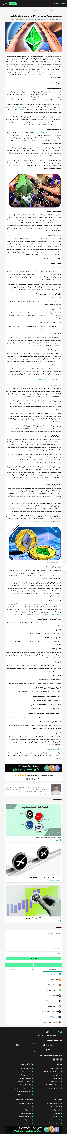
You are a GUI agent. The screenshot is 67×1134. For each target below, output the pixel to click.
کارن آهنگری (13, 19)
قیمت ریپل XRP (27, 1110)
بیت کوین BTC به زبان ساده (24, 1081)
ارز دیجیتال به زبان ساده (25, 1072)
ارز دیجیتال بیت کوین (17, 107)
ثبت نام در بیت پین (55, 1068)
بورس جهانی (33, 969)
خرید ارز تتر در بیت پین (54, 1107)
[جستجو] (3, 3)
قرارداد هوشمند (55, 749)
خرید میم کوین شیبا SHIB (54, 1123)
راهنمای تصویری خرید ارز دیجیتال (23, 1088)
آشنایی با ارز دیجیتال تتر (25, 1078)
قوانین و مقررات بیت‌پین (54, 1088)
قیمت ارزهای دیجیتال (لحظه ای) (52, 1072)
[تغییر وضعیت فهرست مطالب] (33, 83)
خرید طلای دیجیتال (55, 1120)
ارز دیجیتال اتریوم (21, 110)
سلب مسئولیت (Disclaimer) (53, 1085)
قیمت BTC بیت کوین (26, 1107)
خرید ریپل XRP (56, 1113)
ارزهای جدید (14, 969)
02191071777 (39, 1036)
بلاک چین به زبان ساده (25, 1075)
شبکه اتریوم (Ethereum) (47, 133)
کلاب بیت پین (56, 1078)
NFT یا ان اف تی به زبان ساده (24, 1085)
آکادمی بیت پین (58, 11)
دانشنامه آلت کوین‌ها (48, 11)
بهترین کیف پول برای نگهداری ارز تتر (22, 1095)
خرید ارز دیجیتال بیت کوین (53, 1103)
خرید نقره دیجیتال (55, 1116)
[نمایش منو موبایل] (6, 3)
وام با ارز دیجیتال (56, 1075)
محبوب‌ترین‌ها (52, 969)
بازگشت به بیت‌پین (12, 3)
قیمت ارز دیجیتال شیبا (25, 1123)
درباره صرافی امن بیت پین (54, 1081)
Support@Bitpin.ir (50, 1036)
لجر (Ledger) (22, 593)
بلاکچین (52, 506)
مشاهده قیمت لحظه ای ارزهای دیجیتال (48, 380)
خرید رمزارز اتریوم (56, 1110)
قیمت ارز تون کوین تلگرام (25, 1116)
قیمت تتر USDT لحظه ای (25, 1103)
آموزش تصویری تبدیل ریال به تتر (23, 1091)
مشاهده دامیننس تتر (26, 1068)
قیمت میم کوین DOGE (25, 1120)
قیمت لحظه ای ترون (26, 1113)
